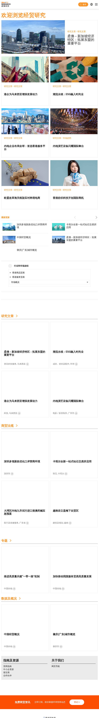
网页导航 (56, 647)
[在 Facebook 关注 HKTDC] (41, 709)
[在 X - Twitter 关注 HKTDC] (46, 709)
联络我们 (39, 699)
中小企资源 (8, 650)
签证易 (6, 654)
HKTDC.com (19, 699)
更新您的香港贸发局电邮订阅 (49, 701)
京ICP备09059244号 (60, 704)
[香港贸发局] (49, 694)
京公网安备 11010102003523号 (81, 704)
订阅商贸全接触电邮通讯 (75, 699)
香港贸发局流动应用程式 (54, 699)
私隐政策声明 (20, 704)
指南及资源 (11, 642)
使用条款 (9, 704)
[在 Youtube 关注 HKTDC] (63, 709)
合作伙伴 (7, 657)
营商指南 (7, 647)
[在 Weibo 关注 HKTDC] (54, 709)
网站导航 (47, 704)
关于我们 (58, 642)
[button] (75, 217)
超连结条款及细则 (34, 704)
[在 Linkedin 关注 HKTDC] (50, 709)
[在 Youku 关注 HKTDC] (68, 709)
